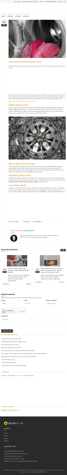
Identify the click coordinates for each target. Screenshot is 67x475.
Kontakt (42, 1)
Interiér (10, 16)
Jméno (3, 300)
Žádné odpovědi (26, 221)
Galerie (60, 1)
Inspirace (26, 16)
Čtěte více (28, 284)
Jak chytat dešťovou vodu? (8, 359)
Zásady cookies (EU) (51, 1)
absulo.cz (18, 410)
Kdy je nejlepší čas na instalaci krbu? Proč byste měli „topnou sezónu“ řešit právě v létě (51, 270)
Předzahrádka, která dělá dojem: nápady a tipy (13, 341)
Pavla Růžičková (37, 221)
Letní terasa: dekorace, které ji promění (11, 347)
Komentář (4, 316)
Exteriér (18, 16)
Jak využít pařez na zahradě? (8, 362)
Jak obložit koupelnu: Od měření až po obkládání (14, 365)
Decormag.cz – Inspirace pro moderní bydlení (26, 1)
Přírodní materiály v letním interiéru (10, 344)
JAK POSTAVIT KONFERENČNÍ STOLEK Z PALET (23, 101)
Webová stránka (51, 300)
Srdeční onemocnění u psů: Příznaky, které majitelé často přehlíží (18, 270)
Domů (3, 16)
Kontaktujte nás (19, 375)
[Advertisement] (35, 8)
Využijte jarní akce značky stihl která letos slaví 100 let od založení (18, 356)
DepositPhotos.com (41, 472)
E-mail (26, 300)
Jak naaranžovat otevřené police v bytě (11, 338)
